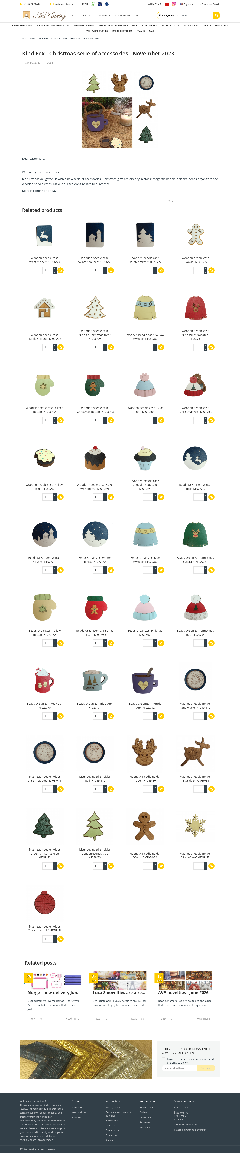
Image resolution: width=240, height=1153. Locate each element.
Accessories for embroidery (52, 25)
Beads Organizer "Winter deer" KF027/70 (195, 486)
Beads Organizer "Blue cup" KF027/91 (95, 705)
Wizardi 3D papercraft (145, 25)
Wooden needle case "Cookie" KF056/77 (195, 260)
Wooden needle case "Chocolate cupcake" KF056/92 (145, 485)
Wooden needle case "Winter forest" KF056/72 (145, 260)
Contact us (111, 1135)
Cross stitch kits (22, 25)
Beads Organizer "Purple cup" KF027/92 (145, 705)
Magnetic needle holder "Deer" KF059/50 (145, 778)
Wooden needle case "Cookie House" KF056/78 (44, 337)
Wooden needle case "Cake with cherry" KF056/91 (95, 486)
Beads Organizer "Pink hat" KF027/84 (145, 632)
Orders (143, 1112)
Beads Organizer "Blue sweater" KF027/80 (145, 559)
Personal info (147, 1107)
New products (78, 1112)
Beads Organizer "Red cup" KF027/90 (44, 705)
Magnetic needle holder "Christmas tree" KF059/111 (45, 778)
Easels (207, 25)
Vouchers (145, 1127)
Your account (148, 1101)
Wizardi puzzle (170, 25)
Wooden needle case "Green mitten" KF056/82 (44, 410)
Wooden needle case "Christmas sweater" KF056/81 (195, 335)
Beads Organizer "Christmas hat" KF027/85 (195, 632)
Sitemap (110, 1140)
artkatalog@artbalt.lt (65, 4)
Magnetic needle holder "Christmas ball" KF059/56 (44, 928)
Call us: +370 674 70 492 (186, 1124)
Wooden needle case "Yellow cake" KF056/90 (44, 486)
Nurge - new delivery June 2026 (59, 992)
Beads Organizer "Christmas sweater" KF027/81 (195, 559)
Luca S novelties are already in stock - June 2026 (141, 992)
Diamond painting (83, 25)
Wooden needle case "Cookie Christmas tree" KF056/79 (95, 335)
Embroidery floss (122, 30)
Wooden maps (191, 25)
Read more (73, 1018)
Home (74, 15)
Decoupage (221, 25)
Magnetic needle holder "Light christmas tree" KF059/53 (95, 853)
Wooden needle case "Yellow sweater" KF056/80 (145, 337)
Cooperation (122, 15)
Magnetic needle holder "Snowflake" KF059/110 (195, 705)
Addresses (145, 1122)
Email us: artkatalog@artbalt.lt (190, 1129)
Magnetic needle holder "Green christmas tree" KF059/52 (44, 853)
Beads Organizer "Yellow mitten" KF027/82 (45, 632)
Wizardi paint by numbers (113, 25)
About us (88, 15)
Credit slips (145, 1117)
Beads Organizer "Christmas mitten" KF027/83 (94, 632)
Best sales (76, 1117)
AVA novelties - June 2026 (183, 992)
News (139, 15)
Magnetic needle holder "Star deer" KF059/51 (195, 778)
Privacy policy (113, 1107)
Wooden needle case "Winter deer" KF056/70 (44, 260)
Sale (151, 30)
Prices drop (77, 1107)
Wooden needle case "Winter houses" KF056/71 (95, 260)
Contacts (104, 15)
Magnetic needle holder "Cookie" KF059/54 (145, 855)
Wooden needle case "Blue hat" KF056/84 (145, 410)
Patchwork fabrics (97, 30)
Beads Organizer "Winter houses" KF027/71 (44, 559)
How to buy (112, 1120)
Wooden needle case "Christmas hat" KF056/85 (195, 410)
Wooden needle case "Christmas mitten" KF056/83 (95, 410)
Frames (141, 30)
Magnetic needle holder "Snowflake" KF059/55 (195, 855)
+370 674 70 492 (31, 4)
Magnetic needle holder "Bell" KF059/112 (95, 778)
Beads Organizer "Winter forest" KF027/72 (95, 559)
